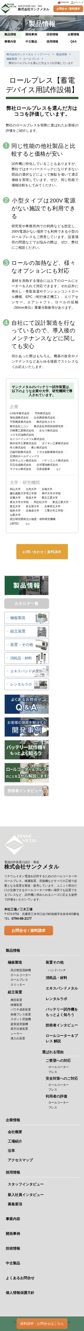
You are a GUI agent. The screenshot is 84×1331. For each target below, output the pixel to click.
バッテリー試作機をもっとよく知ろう (62, 1012)
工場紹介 (15, 1141)
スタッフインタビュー (26, 1184)
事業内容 (13, 1219)
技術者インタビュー (25, 791)
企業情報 (13, 1120)
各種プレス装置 (21, 1014)
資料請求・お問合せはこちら (42, 1323)
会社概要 (15, 1132)
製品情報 (63, 54)
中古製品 (13, 1263)
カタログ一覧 (27, 603)
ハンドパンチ (57, 970)
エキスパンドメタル (26, 671)
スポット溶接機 (21, 1019)
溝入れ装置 (18, 1038)
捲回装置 (16, 1000)
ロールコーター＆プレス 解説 (62, 1038)
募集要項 (15, 1204)
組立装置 (18, 631)
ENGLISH (65, 2)
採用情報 (13, 1172)
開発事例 (13, 1233)
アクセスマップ (20, 1160)
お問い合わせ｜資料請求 (42, 552)
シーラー (16, 1033)
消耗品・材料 (21, 658)
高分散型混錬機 (21, 970)
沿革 (11, 1151)
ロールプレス (33, 58)
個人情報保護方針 (20, 1293)
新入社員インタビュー (26, 1195)
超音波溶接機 (19, 1024)
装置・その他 (21, 645)
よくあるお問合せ (20, 1278)
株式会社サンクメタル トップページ (28, 54)
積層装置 (16, 1004)
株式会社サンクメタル (33, 8)
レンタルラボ (21, 684)
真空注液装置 (19, 1028)
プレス (52, 1072)
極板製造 (13, 58)
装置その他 (55, 962)
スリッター (18, 984)
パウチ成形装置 (21, 1009)
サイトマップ (78, 2)
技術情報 (13, 1248)
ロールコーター (21, 975)
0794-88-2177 (21, 918)
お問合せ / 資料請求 (68, 8)
